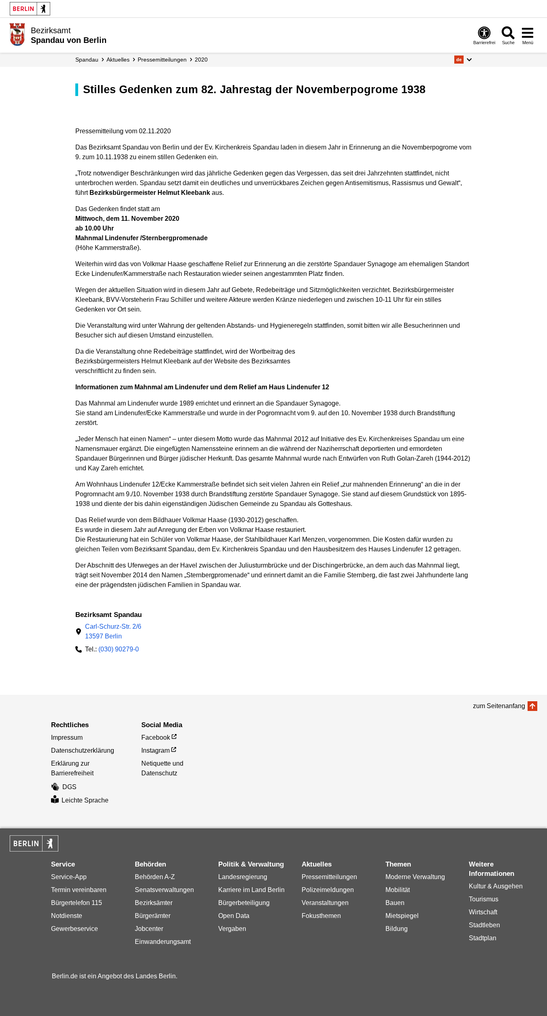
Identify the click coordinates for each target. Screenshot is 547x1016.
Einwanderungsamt (163, 941)
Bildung (396, 928)
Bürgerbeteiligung (244, 902)
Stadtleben (484, 925)
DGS (69, 786)
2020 (201, 59)
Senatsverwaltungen (164, 889)
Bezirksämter (153, 902)
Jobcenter (149, 928)
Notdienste (66, 915)
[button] (463, 59)
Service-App (69, 876)
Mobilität (397, 889)
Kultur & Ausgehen (496, 886)
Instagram (155, 750)
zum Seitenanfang (499, 705)
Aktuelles (118, 59)
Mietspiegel (402, 915)
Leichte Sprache (85, 800)
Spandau (86, 59)
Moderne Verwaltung (415, 876)
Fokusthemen (321, 915)
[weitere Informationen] (17, 34)
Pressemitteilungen (329, 876)
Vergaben (232, 928)
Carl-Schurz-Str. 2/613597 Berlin (113, 631)
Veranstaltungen (325, 902)
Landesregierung (242, 876)
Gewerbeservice (74, 928)
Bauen (394, 902)
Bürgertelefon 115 (76, 902)
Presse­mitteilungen (162, 59)
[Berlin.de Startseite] (30, 8)
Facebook (155, 737)
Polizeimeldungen (328, 889)
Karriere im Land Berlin (251, 889)
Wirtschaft (483, 912)
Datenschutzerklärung (82, 750)
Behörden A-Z (155, 876)
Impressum (67, 737)
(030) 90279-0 (118, 649)
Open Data (233, 915)
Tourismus (483, 899)
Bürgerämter (152, 915)
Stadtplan (482, 938)
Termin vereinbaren (78, 889)
